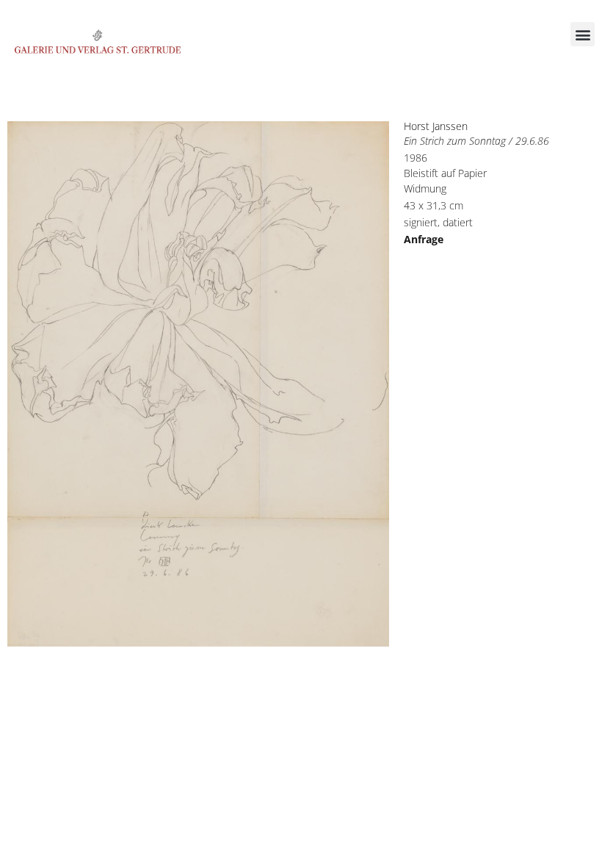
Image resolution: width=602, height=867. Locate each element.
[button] (582, 34)
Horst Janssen (436, 126)
